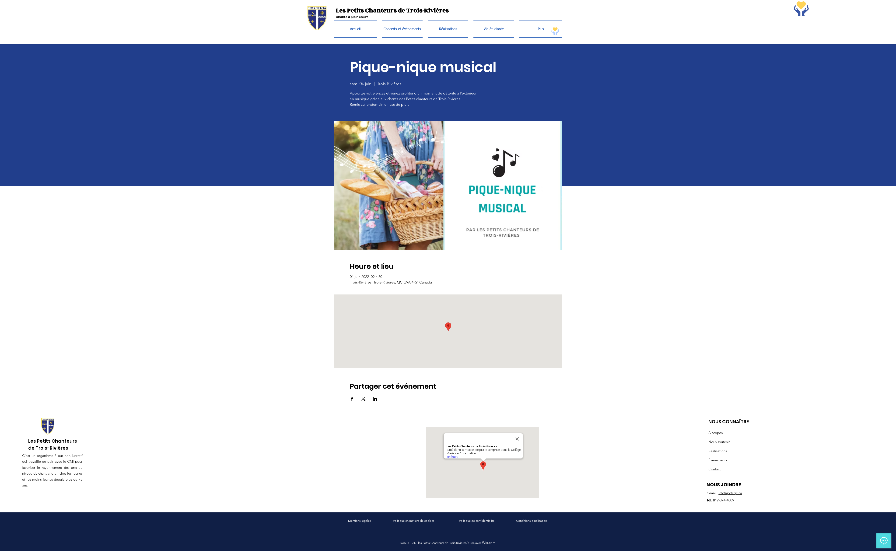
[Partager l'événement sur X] (363, 399)
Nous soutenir (719, 442)
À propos (715, 432)
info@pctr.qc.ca (730, 493)
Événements (717, 460)
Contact (714, 469)
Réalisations (717, 451)
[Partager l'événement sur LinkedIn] (375, 399)
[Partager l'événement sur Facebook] (352, 399)
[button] (494, 29)
